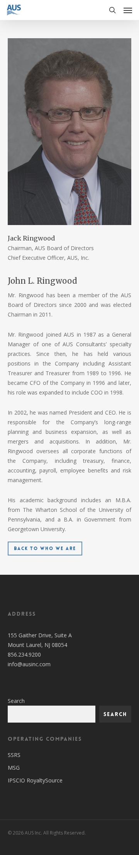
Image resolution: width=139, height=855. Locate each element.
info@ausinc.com (29, 664)
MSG (14, 767)
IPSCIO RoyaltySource (35, 780)
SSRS (14, 754)
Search (16, 700)
